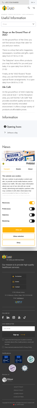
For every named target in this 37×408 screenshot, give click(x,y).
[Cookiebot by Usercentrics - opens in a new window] (26, 163)
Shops (5, 24)
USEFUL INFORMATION (28, 14)
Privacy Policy (18, 390)
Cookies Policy (18, 393)
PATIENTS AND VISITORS (14, 14)
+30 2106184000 (11, 2)
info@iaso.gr (20, 298)
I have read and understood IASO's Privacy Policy (18, 347)
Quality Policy (18, 387)
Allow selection (18, 236)
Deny (18, 242)
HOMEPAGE (4, 14)
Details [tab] (18, 169)
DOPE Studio (20, 404)
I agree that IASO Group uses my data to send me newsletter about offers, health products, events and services (19, 342)
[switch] (32, 208)
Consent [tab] (7, 169)
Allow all (19, 230)
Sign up (16, 335)
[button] (18, 397)
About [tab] (30, 169)
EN (32, 2)
